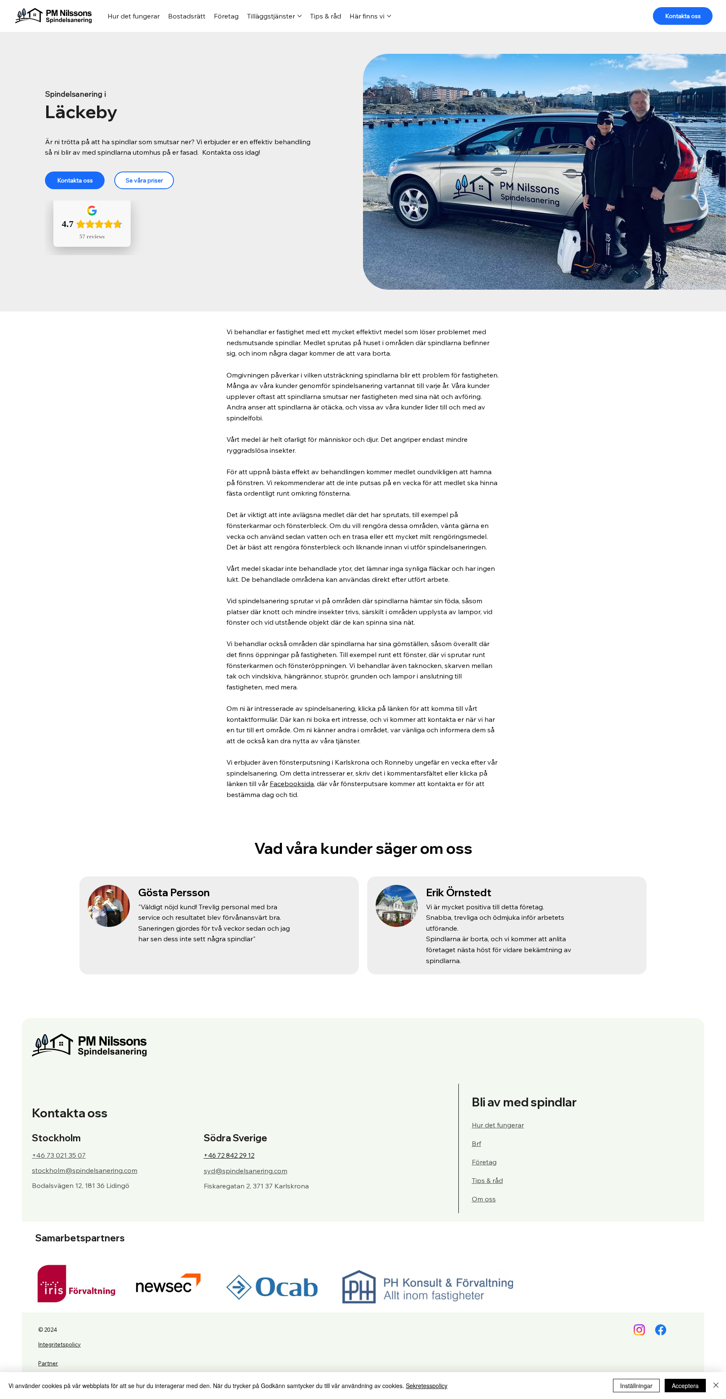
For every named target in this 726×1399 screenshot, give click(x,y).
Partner (48, 1363)
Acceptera (685, 1385)
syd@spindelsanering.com (245, 1171)
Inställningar (636, 1385)
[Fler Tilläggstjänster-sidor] (299, 16)
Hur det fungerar (498, 1125)
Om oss (484, 1199)
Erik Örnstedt (458, 892)
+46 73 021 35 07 (59, 1155)
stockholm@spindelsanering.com (84, 1170)
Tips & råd (487, 1180)
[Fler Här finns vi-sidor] (389, 16)
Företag (484, 1162)
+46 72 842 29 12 (229, 1155)
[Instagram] (639, 1329)
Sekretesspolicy (426, 1385)
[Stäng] (716, 1385)
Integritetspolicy (59, 1344)
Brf (476, 1143)
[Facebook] (660, 1329)
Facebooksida (292, 783)
